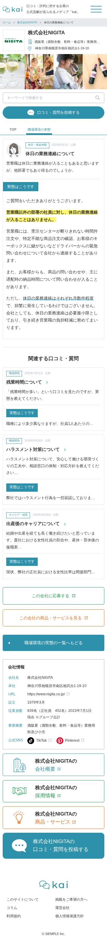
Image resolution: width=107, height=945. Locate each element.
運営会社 (62, 908)
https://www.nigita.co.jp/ (46, 694)
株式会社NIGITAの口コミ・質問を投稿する (61, 845)
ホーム (7, 22)
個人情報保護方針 (69, 916)
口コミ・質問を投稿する (58, 112)
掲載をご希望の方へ (71, 899)
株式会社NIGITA (27, 22)
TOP (13, 129)
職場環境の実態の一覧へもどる (53, 642)
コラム (12, 908)
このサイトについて (23, 899)
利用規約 (14, 916)
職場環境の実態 (39, 129)
